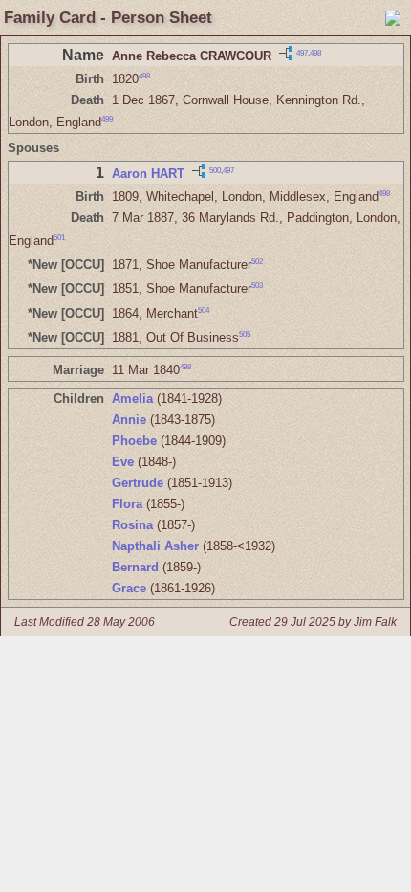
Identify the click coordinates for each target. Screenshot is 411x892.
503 (257, 285)
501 (59, 237)
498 (315, 52)
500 (215, 171)
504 (203, 309)
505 (244, 334)
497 (302, 52)
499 (107, 119)
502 (257, 261)
